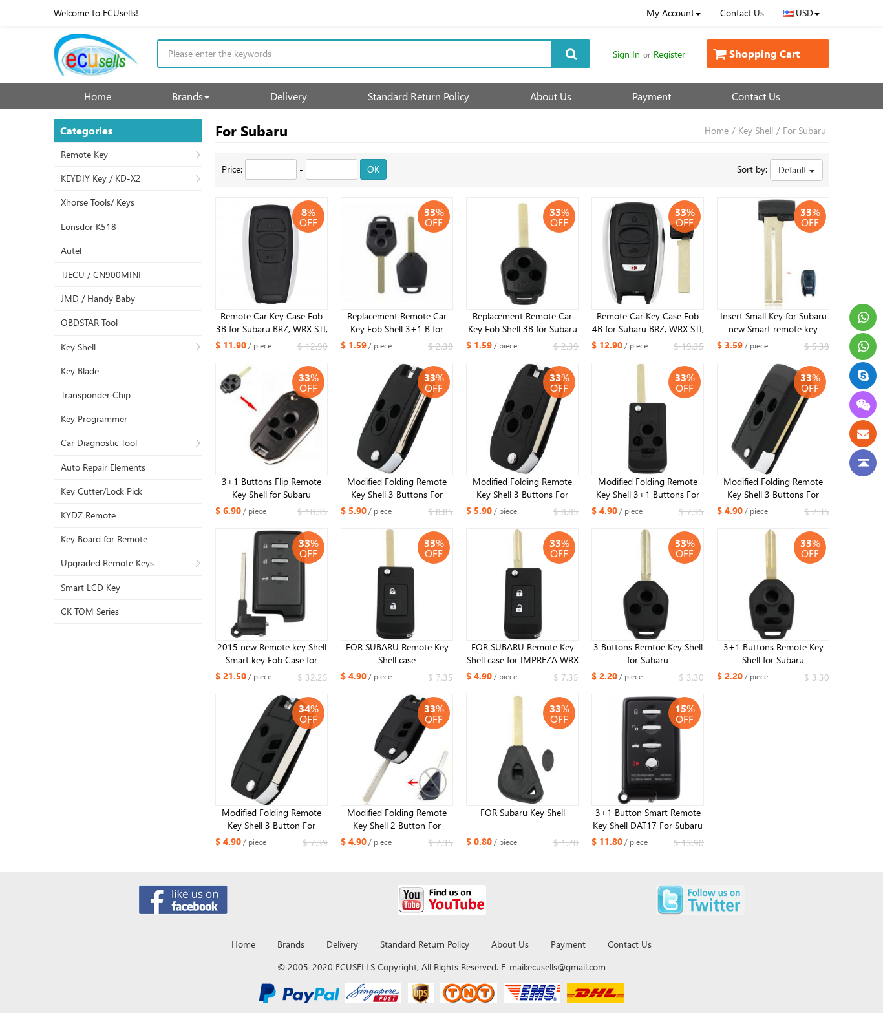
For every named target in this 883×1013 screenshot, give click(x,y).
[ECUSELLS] (96, 55)
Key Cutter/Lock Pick (101, 491)
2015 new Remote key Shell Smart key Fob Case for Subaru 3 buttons (271, 653)
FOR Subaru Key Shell (522, 812)
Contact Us (742, 12)
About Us (550, 96)
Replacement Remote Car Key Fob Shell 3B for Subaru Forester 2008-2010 (522, 323)
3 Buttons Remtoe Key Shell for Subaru (648, 653)
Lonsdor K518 (88, 227)
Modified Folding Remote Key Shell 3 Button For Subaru (271, 819)
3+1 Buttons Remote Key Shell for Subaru (773, 653)
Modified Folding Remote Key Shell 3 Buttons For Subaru (397, 488)
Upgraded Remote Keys (107, 563)
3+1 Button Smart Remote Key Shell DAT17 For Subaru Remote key (648, 819)
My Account (670, 12)
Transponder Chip (96, 395)
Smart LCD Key (90, 587)
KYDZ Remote (88, 515)
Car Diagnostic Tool (99, 443)
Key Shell (78, 347)
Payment (651, 96)
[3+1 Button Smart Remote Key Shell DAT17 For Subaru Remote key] (647, 750)
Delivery (288, 96)
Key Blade (80, 371)
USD (804, 12)
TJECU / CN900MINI (101, 275)
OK (373, 169)
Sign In (626, 54)
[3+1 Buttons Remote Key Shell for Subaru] (773, 584)
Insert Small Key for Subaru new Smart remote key (773, 322)
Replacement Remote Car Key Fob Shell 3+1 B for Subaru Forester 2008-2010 (397, 323)
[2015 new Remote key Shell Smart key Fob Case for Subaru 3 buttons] (271, 584)
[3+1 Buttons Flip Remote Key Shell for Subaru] (271, 419)
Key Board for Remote (104, 539)
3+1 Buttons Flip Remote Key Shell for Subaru (271, 487)
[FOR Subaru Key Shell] (522, 750)
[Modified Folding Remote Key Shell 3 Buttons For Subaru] (397, 419)
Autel (71, 251)
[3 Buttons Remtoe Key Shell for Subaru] (647, 584)
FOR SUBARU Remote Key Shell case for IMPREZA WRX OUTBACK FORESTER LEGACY (523, 653)
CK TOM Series (90, 611)
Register (669, 54)
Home (97, 96)
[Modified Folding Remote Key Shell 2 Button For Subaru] (397, 750)
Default (793, 170)
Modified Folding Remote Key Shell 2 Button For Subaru (397, 819)
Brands (187, 96)
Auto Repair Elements (103, 467)
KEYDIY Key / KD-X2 (101, 178)
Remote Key (84, 154)
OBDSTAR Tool (89, 322)
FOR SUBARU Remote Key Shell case (397, 653)
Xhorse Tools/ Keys (97, 202)
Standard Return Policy (418, 96)
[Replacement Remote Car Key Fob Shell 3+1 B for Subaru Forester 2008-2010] (397, 253)
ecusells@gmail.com (566, 967)
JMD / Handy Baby (98, 298)
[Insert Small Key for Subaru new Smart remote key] (773, 253)
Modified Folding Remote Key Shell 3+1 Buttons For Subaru (647, 488)
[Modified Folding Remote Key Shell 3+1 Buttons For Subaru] (647, 419)
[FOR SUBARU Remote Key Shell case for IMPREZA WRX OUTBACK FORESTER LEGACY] (522, 584)
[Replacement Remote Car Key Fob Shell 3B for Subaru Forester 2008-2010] (522, 253)
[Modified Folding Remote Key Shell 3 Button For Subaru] (271, 750)
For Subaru (804, 130)
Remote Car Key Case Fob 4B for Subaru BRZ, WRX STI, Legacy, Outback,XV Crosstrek (648, 323)
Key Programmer (94, 419)
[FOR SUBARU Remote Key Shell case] (397, 584)
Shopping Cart (764, 53)
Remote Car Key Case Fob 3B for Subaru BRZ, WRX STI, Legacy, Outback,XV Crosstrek (272, 323)
